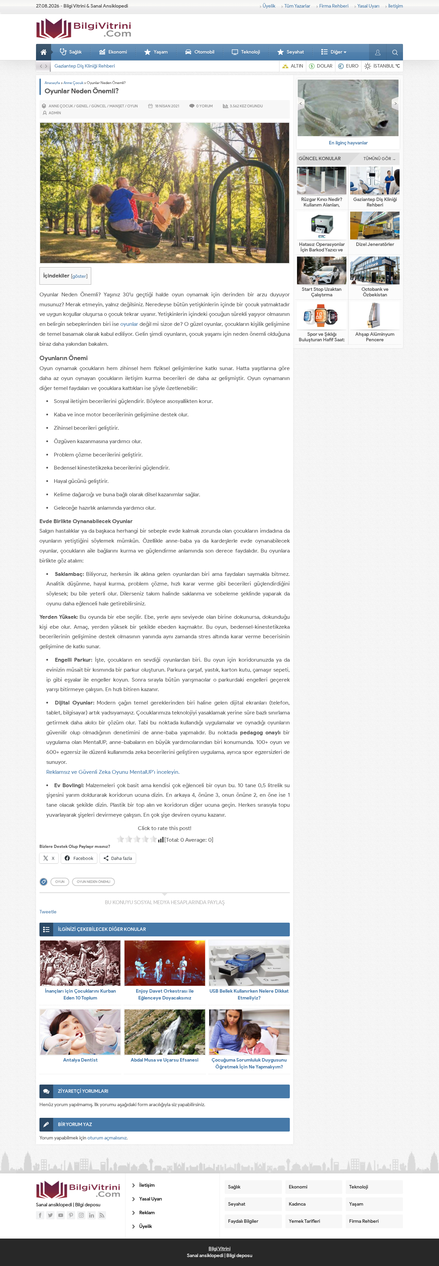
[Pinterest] (71, 1215)
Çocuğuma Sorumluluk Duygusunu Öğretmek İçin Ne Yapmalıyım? (249, 1063)
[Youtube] (61, 1215)
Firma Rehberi (333, 6)
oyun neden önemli (93, 881)
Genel (82, 106)
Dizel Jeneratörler (375, 244)
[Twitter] (50, 1215)
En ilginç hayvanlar (348, 143)
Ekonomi (117, 52)
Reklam (147, 1213)
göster (79, 276)
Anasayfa (44, 52)
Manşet (116, 106)
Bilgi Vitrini (219, 1249)
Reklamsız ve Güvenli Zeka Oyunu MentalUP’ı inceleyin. (113, 772)
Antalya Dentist (80, 1060)
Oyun (132, 106)
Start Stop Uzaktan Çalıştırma (322, 292)
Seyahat (295, 52)
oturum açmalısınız (107, 1138)
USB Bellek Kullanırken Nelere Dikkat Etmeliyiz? (249, 994)
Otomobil (204, 52)
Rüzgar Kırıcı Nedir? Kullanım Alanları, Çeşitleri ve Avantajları (321, 205)
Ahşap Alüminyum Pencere (374, 337)
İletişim (395, 6)
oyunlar (129, 324)
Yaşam (161, 52)
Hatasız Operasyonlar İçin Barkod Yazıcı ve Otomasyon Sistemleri (122, 66)
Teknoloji (250, 52)
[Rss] (102, 1215)
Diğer (336, 52)
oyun (59, 881)
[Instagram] (81, 1215)
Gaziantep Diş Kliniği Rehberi (375, 202)
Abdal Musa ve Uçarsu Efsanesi (165, 1060)
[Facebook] (40, 1215)
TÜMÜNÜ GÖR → (380, 158)
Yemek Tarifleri (304, 1221)
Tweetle (48, 912)
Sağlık (75, 52)
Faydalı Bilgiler (243, 1221)
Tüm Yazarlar (297, 6)
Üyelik (269, 6)
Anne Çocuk (73, 82)
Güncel (98, 106)
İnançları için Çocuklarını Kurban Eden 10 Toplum (80, 994)
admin (55, 112)
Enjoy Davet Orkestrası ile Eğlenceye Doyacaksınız (165, 994)
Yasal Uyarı (368, 6)
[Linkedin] (91, 1215)
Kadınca (297, 1204)
